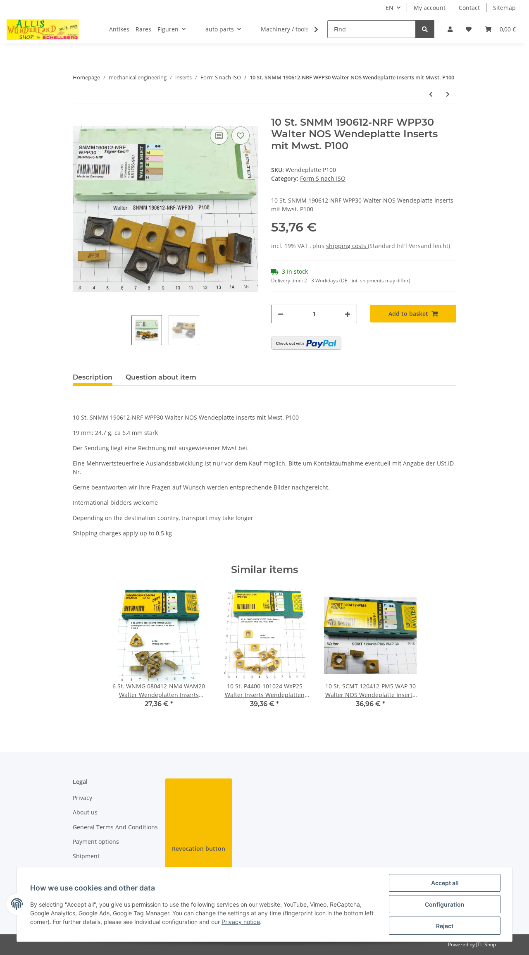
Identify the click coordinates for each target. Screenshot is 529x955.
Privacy (82, 798)
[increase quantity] (347, 314)
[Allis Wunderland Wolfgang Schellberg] (43, 29)
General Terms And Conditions (115, 827)
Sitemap (504, 8)
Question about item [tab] (161, 377)
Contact (469, 8)
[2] (306, 343)
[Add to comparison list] (219, 136)
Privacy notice (241, 921)
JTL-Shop (486, 944)
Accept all (445, 882)
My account (430, 8)
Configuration (445, 904)
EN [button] (389, 8)
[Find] (424, 29)
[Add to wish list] (240, 136)
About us (85, 812)
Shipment (86, 856)
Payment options (96, 841)
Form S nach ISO (323, 178)
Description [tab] (92, 377)
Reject (444, 925)
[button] (450, 29)
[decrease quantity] (281, 314)
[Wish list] (468, 29)
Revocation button (198, 848)
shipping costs (347, 246)
